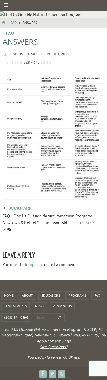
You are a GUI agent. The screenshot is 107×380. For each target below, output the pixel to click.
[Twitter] (52, 370)
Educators (50, 292)
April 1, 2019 (58, 53)
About (27, 292)
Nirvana (52, 353)
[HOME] (3, 23)
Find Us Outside (24, 53)
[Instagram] (61, 370)
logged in (33, 260)
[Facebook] (42, 370)
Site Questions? (53, 343)
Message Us (62, 303)
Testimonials (15, 303)
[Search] (59, 313)
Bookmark (19, 205)
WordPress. (71, 353)
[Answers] (53, 136)
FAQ (14, 23)
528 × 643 (32, 61)
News (39, 303)
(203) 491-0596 (16, 314)
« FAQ (8, 33)
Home (9, 292)
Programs (77, 292)
